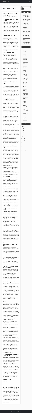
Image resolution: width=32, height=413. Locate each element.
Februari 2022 (25, 120)
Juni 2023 (24, 101)
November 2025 (25, 62)
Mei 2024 (24, 86)
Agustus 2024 (25, 82)
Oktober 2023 (25, 95)
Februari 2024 (25, 90)
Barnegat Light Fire (5, 1)
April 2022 (24, 117)
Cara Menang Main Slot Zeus (11, 388)
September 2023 (25, 97)
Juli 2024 (24, 83)
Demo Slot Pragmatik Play (12, 395)
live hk (23, 142)
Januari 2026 (25, 59)
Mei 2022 (24, 116)
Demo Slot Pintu (5, 395)
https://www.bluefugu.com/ (26, 150)
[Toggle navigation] (29, 1)
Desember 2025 (25, 60)
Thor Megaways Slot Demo (14, 400)
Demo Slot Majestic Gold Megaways (8, 392)
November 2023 (25, 94)
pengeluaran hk (24, 130)
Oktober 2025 (25, 63)
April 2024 (24, 87)
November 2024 (25, 78)
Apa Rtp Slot (13, 387)
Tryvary (19, 411)
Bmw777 (23, 148)
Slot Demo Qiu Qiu (12, 398)
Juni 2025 (24, 68)
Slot (22, 146)
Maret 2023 (24, 105)
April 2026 (24, 55)
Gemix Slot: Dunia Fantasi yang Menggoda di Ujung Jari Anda (26, 42)
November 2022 (25, 110)
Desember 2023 (25, 93)
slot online (23, 126)
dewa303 (23, 128)
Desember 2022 (25, 109)
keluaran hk (23, 138)
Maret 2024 (24, 89)
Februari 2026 (25, 58)
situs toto (23, 132)
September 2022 (25, 113)
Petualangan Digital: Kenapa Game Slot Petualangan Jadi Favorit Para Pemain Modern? (26, 23)
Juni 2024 (24, 85)
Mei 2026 (24, 54)
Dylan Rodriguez (14, 16)
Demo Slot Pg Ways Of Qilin (14, 394)
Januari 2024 (25, 91)
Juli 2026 (24, 51)
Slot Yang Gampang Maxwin (13, 399)
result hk (23, 134)
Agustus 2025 (25, 66)
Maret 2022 (24, 118)
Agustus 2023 (25, 98)
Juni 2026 (24, 52)
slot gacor (23, 136)
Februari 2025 (25, 74)
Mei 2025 (24, 70)
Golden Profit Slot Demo (12, 396)
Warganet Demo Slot (6, 402)
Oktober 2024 (25, 79)
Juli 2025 (24, 67)
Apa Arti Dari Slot (7, 387)
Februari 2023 (25, 106)
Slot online (23, 154)
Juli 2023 (24, 99)
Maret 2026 (24, 56)
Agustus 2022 (25, 114)
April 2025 (24, 71)
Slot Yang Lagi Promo (6, 400)
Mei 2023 (24, 102)
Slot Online (8, 385)
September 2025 (25, 64)
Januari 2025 (25, 75)
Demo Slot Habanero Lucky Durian (11, 391)
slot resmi (23, 140)
